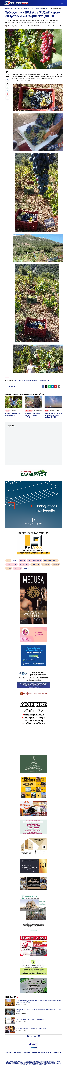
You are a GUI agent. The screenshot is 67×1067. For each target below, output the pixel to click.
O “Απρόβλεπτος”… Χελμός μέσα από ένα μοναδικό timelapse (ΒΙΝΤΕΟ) (53, 415)
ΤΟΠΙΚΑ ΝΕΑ (39, 8)
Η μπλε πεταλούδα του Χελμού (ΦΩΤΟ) (12, 414)
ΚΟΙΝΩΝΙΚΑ (45, 564)
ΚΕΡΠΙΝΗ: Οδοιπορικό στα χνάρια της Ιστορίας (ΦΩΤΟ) (33, 415)
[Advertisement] (33, 739)
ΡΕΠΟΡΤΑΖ (17, 568)
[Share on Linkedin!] (7, 90)
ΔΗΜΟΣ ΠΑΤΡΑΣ (11, 564)
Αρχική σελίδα (8, 8)
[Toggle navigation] (61, 3)
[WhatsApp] (7, 86)
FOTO (45, 8)
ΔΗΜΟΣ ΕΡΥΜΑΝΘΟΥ (34, 560)
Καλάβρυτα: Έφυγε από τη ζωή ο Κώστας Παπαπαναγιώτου (31, 1028)
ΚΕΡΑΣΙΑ (26, 8)
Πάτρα (9, 568)
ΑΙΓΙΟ (8, 560)
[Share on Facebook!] (7, 79)
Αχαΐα (15, 560)
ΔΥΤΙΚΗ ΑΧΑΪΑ (24, 564)
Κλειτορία (56, 564)
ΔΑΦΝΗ (22, 560)
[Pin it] (7, 94)
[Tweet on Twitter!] (7, 83)
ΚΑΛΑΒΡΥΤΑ (35, 564)
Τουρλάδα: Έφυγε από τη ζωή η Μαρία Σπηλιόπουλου (29, 1019)
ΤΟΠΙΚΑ (32, 8)
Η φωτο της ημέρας (18, 8)
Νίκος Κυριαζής (12, 26)
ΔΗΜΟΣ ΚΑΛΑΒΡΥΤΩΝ (50, 560)
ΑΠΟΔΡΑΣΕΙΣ (29, 410)
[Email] (7, 97)
